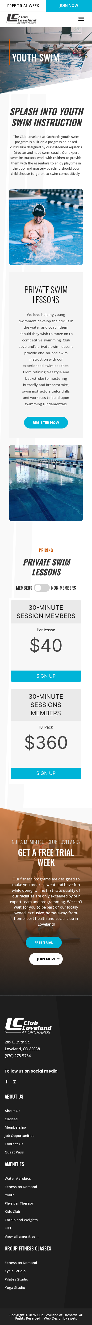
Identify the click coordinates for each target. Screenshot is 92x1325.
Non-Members (63, 588)
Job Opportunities (19, 1135)
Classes (11, 1119)
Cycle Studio (15, 1270)
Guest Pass (14, 1152)
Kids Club (12, 1211)
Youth (10, 1194)
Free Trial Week (23, 5)
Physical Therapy (19, 1203)
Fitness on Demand (21, 1186)
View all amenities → (22, 1236)
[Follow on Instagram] (15, 1082)
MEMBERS (24, 588)
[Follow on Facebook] (7, 1082)
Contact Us (14, 1143)
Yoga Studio (15, 1287)
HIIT (8, 1228)
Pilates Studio (16, 1279)
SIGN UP (46, 676)
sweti (72, 1318)
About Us (12, 1110)
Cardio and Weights (21, 1219)
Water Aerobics (18, 1178)
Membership (15, 1127)
